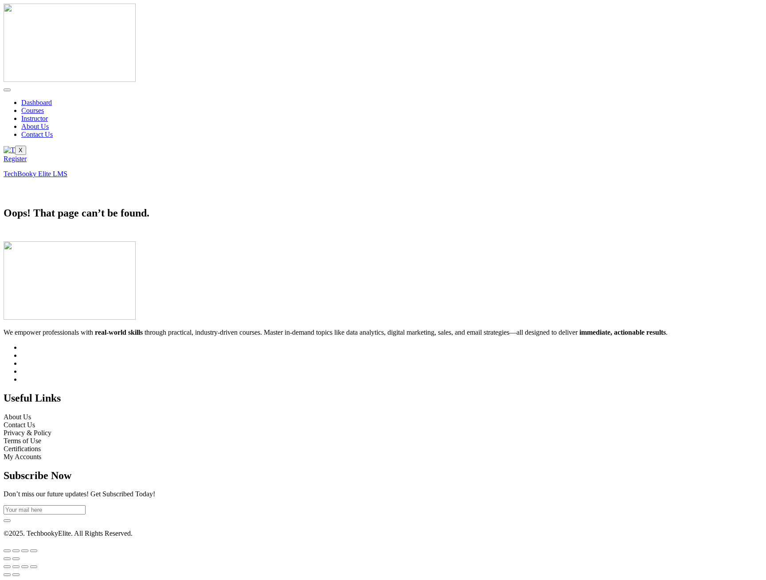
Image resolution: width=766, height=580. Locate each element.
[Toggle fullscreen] (16, 550)
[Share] (24, 550)
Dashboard (36, 102)
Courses (32, 110)
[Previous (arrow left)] (7, 558)
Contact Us (37, 134)
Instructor (34, 118)
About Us (35, 126)
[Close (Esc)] (33, 550)
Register (15, 158)
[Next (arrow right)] (16, 558)
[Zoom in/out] (7, 550)
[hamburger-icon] (7, 90)
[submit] (7, 520)
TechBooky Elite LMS (35, 174)
